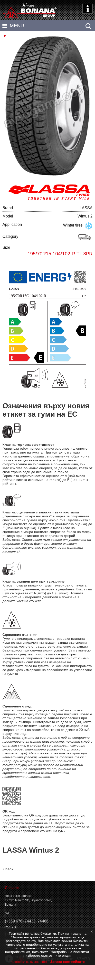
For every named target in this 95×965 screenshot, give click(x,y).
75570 (10, 927)
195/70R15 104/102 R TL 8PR (60, 253)
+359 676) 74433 (21, 921)
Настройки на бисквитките (28, 962)
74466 (43, 921)
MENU (17, 25)
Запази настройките (67, 962)
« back (7, 869)
